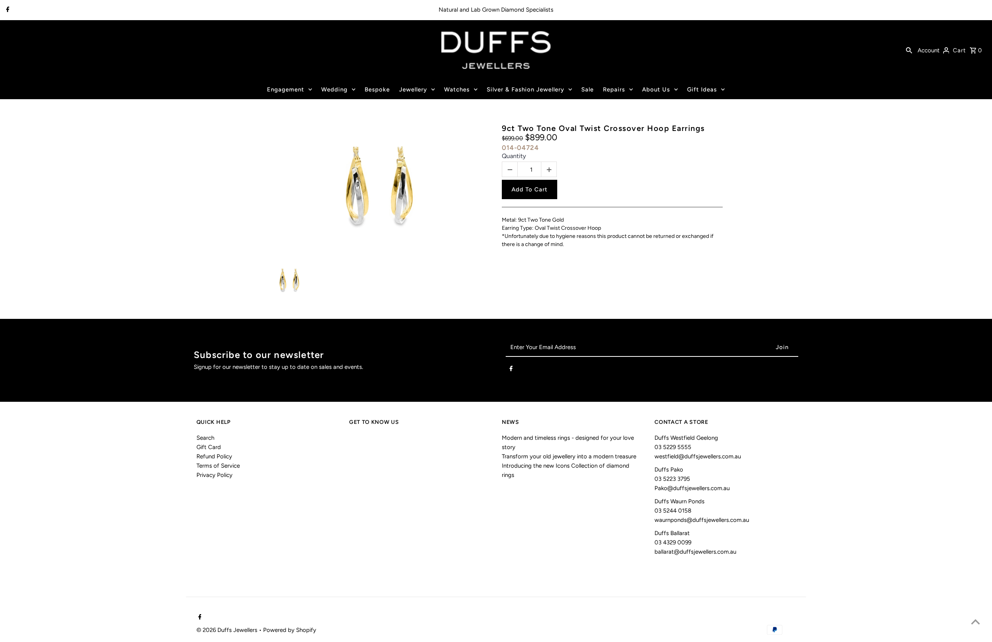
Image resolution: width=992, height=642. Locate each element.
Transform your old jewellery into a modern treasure (569, 456)
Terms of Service (218, 465)
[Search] (909, 50)
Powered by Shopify (289, 630)
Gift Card (208, 447)
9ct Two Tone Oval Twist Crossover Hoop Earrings (603, 128)
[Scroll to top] (975, 621)
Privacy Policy (214, 475)
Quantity (514, 156)
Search (205, 437)
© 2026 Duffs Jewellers (227, 630)
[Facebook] (6, 10)
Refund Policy (214, 456)
